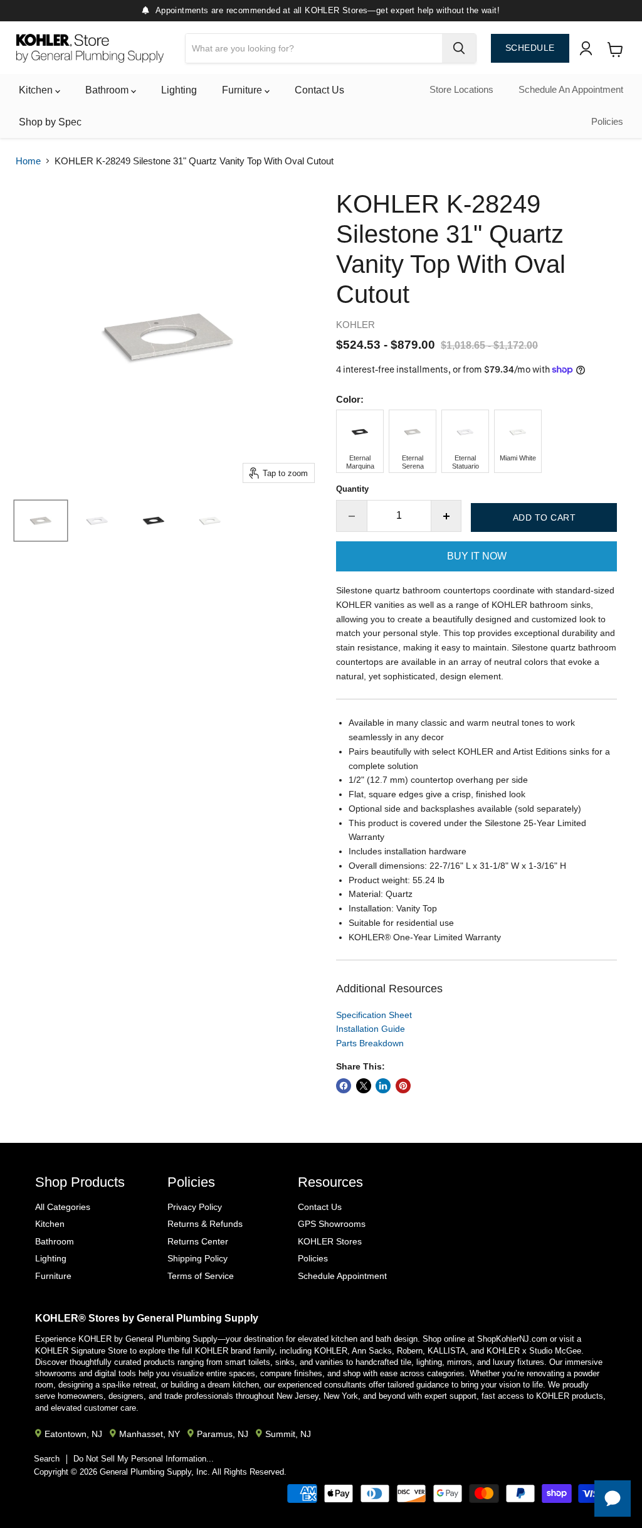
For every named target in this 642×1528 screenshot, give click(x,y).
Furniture (243, 90)
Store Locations (461, 90)
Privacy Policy (194, 1207)
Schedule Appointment (342, 1276)
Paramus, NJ (222, 1434)
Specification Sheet (374, 1015)
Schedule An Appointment (570, 90)
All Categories (62, 1207)
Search (47, 1458)
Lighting (179, 90)
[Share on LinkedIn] (383, 1085)
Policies (607, 122)
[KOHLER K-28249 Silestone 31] (40, 521)
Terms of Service (200, 1276)
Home (28, 161)
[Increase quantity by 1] (446, 515)
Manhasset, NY (149, 1434)
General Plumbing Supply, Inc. (155, 1472)
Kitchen (37, 90)
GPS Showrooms (332, 1224)
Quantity (352, 489)
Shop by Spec (50, 122)
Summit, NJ (288, 1434)
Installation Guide (370, 1029)
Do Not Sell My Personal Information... (143, 1458)
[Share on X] (363, 1085)
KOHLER (355, 324)
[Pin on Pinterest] (403, 1085)
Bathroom (108, 90)
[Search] (459, 48)
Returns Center (197, 1241)
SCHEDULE (530, 48)
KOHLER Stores (330, 1241)
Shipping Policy (197, 1258)
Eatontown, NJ (73, 1434)
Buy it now (477, 556)
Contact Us (319, 90)
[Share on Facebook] (343, 1085)
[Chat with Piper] (612, 1498)
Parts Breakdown (370, 1043)
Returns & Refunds (205, 1224)
